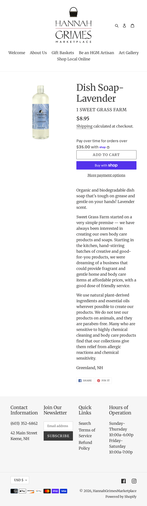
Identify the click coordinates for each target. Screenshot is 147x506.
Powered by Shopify (120, 497)
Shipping (84, 126)
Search (85, 423)
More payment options (106, 175)
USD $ (19, 480)
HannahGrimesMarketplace (114, 491)
